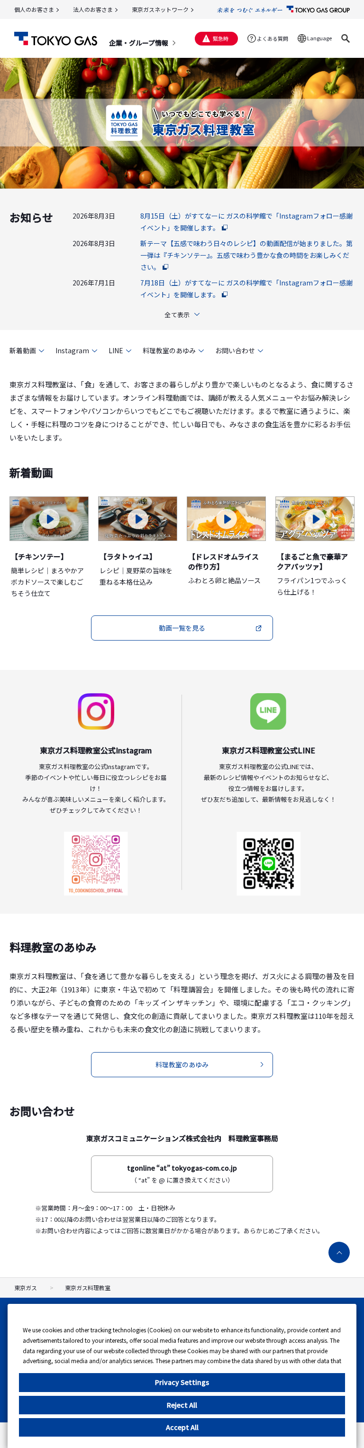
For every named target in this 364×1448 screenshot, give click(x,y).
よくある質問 (272, 38)
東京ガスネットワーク (160, 9)
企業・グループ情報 (138, 42)
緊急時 (220, 38)
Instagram (72, 350)
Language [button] (319, 38)
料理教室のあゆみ (169, 350)
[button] (345, 38)
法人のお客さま (93, 9)
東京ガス (25, 1287)
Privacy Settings (182, 1382)
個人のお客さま (34, 9)
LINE (116, 350)
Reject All (182, 1405)
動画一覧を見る (182, 627)
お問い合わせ (235, 350)
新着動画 (22, 350)
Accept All (182, 1427)
